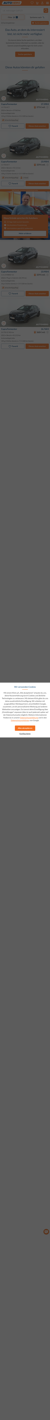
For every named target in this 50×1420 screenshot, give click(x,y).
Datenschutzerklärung (29, 717)
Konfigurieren (25, 734)
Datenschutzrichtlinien (20, 720)
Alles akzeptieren (25, 728)
